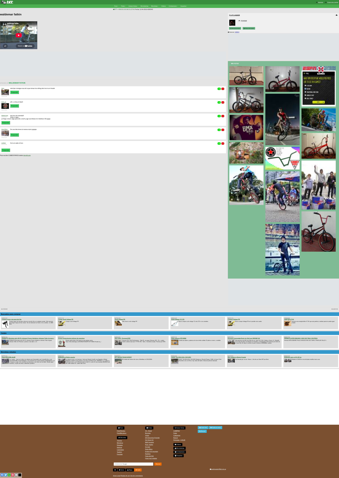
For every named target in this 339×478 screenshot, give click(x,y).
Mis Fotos (235, 63)
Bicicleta (123, 437)
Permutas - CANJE (179, 440)
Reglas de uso (125, 475)
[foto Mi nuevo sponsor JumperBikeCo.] (319, 133)
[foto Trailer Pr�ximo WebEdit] (282, 94)
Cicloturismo (173, 6)
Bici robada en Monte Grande (237, 357)
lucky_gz (3, 102)
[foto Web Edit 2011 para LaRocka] (282, 172)
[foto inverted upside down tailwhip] (282, 224)
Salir (138, 470)
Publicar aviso (216, 427)
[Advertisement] (32, 63)
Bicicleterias (180, 448)
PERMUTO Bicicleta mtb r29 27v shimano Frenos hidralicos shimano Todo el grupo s (28, 338)
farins (2, 88)
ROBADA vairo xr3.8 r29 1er (292, 357)
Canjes (4, 333)
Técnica (119, 440)
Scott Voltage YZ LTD (177, 319)
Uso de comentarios (136, 475)
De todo (147, 447)
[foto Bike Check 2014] (246, 88)
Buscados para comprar (10, 314)
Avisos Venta (133, 6)
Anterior (5, 309)
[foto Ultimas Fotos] (246, 143)
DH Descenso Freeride (152, 438)
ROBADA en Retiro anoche (66, 357)
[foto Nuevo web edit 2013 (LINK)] (246, 115)
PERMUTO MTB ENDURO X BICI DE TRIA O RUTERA (301, 338)
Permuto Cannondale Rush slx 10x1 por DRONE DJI (244, 338)
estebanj (3, 143)
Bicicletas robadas (8, 352)
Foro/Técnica (121, 431)
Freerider (120, 454)
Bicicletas (154, 6)
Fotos (123, 6)
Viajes (147, 435)
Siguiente (334, 309)
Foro (115, 6)
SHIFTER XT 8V (289, 319)
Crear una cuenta (332, 2)
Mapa (130, 470)
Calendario (120, 450)
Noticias (119, 447)
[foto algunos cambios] (319, 212)
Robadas (120, 445)
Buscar (175, 438)
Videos (163, 6)
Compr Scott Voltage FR (65, 319)
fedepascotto (4, 115)
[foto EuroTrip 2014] (319, 109)
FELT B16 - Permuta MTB (122, 338)
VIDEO (237, 32)
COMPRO (176, 431)
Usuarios (183, 6)
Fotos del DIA (149, 456)
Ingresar (320, 2)
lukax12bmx (4, 129)
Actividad (244, 20)
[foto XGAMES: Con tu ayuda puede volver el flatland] (319, 67)
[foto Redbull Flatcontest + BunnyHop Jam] (319, 161)
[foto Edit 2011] (246, 166)
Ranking (147, 454)
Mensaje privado (235, 28)
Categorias (176, 435)
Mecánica (120, 443)
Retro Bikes (148, 449)
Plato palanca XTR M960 (178, 338)
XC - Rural (148, 431)
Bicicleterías (144, 6)
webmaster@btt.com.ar (218, 469)
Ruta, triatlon (149, 444)
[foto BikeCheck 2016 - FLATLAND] (246, 67)
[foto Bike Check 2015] (282, 67)
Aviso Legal (116, 475)
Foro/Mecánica (121, 433)
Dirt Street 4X (149, 440)
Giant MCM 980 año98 (8, 357)
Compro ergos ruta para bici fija (11, 319)
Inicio (122, 470)
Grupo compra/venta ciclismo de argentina (71, 338)
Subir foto (204, 427)
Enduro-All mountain (151, 451)
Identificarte (27, 155)
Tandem (119, 452)
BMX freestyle (149, 442)
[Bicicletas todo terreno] (56, 2)
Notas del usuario (249, 28)
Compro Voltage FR (234, 319)
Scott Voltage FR (120, 319)
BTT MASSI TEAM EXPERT (123, 357)
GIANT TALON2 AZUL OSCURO (181, 357)
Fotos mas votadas (151, 458)
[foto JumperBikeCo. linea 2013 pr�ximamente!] (282, 147)
